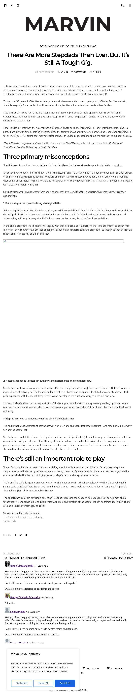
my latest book (100, 181)
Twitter (20, 535)
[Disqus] (68, 601)
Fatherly (11, 521)
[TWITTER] (11, 5)
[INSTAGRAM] (18, 5)
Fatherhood (47, 46)
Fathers (59, 46)
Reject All (43, 683)
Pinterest (25, 535)
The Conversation (55, 143)
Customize (21, 683)
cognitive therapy (29, 165)
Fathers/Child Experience (80, 46)
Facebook (15, 535)
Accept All (65, 683)
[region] (43, 669)
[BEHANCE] (5, 5)
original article (83, 143)
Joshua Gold (101, 143)
